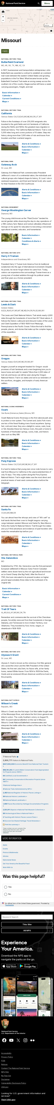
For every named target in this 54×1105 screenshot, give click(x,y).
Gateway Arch (9, 164)
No (9, 894)
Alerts (5, 845)
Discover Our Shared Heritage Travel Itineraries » (21, 821)
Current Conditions (11, 98)
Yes (10, 887)
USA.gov (4, 1087)
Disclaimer (5, 1079)
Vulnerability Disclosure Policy (13, 1083)
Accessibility (6, 1053)
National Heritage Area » (12, 785)
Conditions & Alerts (31, 241)
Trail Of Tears (8, 609)
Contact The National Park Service (15, 1068)
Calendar (7, 95)
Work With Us (8, 867)
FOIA (3, 1061)
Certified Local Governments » (15, 776)
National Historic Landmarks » (15, 796)
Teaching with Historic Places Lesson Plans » (20, 817)
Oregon (5, 358)
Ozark (4, 409)
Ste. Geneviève (9, 558)
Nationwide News (9, 860)
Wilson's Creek (9, 703)
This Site (27, 924)
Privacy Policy (7, 1057)
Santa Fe (6, 509)
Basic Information (11, 93)
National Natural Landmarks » (14, 800)
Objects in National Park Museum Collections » (24, 810)
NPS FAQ (5, 1072)
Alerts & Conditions (31, 144)
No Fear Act (6, 1076)
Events (5, 849)
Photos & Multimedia (10, 852)
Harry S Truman (10, 256)
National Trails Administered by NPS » (17, 789)
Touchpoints (9, 905)
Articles (5, 856)
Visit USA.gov (8, 1099)
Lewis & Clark (8, 304)
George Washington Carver (16, 210)
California (6, 113)
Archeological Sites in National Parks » (18, 813)
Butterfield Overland (12, 62)
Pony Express (8, 461)
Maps (5, 101)
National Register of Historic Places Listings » (22, 793)
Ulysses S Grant (9, 655)
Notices (4, 1064)
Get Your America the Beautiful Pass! (16, 864)
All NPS (27, 930)
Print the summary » (12, 824)
